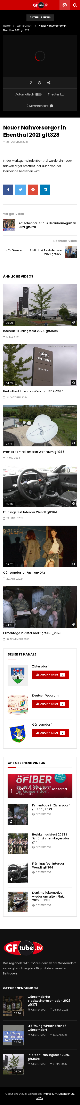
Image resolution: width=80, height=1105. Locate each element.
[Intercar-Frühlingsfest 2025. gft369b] (40, 305)
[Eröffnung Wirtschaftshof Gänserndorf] (13, 1035)
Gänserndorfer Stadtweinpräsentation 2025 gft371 (49, 1001)
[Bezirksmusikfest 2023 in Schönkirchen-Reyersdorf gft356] (18, 843)
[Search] (75, 5)
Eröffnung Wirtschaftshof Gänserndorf (47, 1028)
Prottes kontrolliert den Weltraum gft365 (33, 452)
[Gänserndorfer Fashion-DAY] (40, 546)
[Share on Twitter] (20, 190)
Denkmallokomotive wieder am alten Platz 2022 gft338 (48, 897)
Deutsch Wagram (45, 695)
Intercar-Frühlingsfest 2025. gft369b (30, 331)
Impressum (50, 1094)
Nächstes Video (65, 241)
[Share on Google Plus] (33, 190)
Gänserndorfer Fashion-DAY (24, 573)
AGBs (39, 1098)
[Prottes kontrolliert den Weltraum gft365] (40, 426)
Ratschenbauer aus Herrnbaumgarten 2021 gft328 (47, 225)
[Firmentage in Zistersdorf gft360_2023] (40, 607)
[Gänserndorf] (18, 734)
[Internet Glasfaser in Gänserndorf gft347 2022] (40, 786)
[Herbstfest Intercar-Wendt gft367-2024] (40, 365)
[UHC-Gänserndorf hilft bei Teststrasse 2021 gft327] (71, 252)
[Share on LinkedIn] (45, 190)
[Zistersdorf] (18, 675)
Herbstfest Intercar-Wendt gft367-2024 (33, 391)
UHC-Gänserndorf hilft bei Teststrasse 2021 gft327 (32, 252)
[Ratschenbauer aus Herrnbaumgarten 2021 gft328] (9, 225)
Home (7, 25)
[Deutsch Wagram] (18, 704)
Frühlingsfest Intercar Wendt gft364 (30, 512)
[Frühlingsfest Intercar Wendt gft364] (40, 486)
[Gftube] (40, 5)
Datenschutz (66, 1094)
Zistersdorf (40, 666)
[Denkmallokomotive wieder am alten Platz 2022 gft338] (18, 902)
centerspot (27, 794)
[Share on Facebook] (8, 190)
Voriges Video (13, 214)
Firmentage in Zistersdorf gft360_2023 (32, 633)
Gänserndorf (42, 725)
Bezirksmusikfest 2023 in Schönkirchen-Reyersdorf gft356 (51, 838)
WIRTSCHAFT (25, 25)
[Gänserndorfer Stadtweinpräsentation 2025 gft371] (13, 1006)
